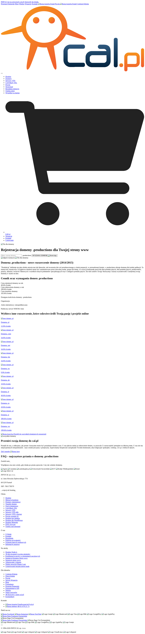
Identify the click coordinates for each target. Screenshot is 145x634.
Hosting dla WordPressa (14, 520)
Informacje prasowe (12, 544)
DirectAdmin (10, 576)
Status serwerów (11, 592)
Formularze (9, 584)
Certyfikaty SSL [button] (11, 83)
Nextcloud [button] (9, 87)
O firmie (8, 534)
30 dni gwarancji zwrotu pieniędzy (17, 554)
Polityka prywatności (13, 540)
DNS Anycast (10, 524)
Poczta (57, 4)
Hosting (8, 498)
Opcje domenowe (11, 506)
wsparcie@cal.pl (28, 604)
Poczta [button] (7, 85)
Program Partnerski (8, 4)
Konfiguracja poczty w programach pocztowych (22, 556)
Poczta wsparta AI (11, 516)
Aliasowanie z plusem (13, 562)
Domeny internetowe (13, 502)
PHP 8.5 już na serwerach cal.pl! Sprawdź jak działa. (20, 2)
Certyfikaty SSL (11, 508)
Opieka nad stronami (12, 526)
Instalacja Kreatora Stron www (16, 558)
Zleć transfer (5, 451)
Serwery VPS (10, 510)
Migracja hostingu (11, 500)
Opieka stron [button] (10, 91)
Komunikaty (9, 597)
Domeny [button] (8, 79)
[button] (74, 233)
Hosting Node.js (11, 552)
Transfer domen (11, 504)
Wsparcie (28, 4)
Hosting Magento (11, 522)
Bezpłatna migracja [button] (12, 89)
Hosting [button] (8, 77)
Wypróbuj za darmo (12, 93)
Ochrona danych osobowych (15, 542)
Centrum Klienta (82, 4)
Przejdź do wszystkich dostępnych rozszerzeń (29, 434)
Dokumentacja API (12, 588)
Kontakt (35, 4)
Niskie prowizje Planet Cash (15, 564)
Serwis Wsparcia (11, 580)
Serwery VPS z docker (13, 514)
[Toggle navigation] (2, 73)
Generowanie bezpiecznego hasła (17, 566)
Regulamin (9, 538)
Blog (17, 4)
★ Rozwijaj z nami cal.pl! (14, 595)
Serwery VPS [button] (10, 81)
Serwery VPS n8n (11, 512)
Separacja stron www (13, 560)
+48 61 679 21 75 (23, 606)
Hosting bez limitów (12, 518)
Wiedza (21, 4)
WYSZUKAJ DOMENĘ (40, 255)
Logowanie (9, 240)
